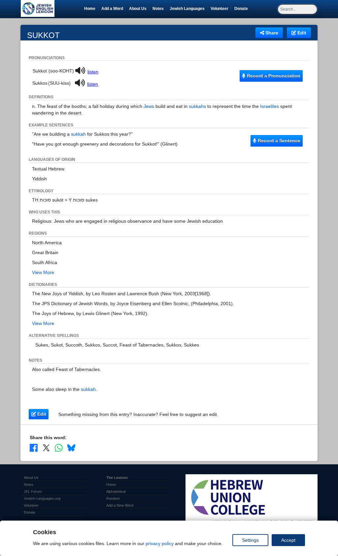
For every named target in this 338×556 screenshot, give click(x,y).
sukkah (78, 134)
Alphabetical (115, 491)
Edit (301, 32)
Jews (149, 106)
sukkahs (197, 106)
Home (89, 8)
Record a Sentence (278, 140)
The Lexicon (117, 478)
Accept (288, 540)
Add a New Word (119, 505)
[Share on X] (46, 447)
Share (271, 32)
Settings (250, 540)
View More (43, 272)
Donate (242, 8)
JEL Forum (33, 491)
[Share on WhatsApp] (59, 447)
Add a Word (112, 8)
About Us (138, 8)
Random (113, 498)
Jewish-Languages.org (42, 498)
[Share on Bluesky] (71, 447)
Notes (158, 8)
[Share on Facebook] (34, 447)
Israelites (269, 106)
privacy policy (160, 543)
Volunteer (221, 8)
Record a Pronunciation (273, 75)
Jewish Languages (188, 8)
